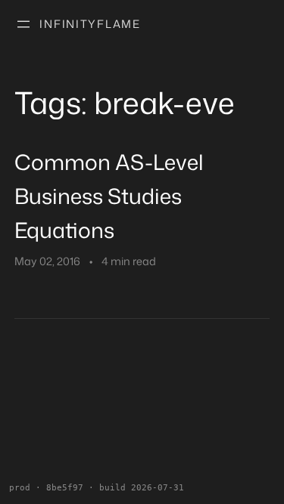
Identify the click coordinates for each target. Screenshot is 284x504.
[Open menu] (23, 24)
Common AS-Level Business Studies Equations (109, 196)
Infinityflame (89, 24)
